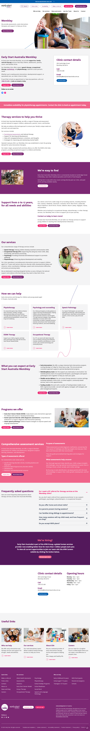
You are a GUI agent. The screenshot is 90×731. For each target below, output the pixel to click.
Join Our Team (67, 11)
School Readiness (40, 686)
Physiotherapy (39, 681)
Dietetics (19, 684)
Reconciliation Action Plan (62, 716)
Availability (45, 6)
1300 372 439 (68, 6)
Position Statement (66, 727)
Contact (83, 11)
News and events (56, 11)
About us (4, 686)
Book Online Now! (81, 6)
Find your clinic (28, 707)
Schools (74, 684)
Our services (46, 11)
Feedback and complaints (29, 727)
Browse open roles (45, 557)
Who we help (36, 11)
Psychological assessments (12, 134)
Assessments (20, 681)
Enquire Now (6, 85)
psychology (10, 69)
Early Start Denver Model (24, 686)
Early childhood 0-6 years (61, 678)
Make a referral (57, 6)
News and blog (5, 689)
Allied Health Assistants (24, 678)
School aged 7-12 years (61, 681)
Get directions (62, 80)
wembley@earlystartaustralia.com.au (68, 76)
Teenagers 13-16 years (60, 684)
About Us (76, 11)
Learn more (10, 327)
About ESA (50, 645)
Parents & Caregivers (78, 681)
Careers (71, 645)
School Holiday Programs (42, 684)
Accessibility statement (53, 727)
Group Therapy (21, 689)
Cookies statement (41, 727)
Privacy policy (76, 727)
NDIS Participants (77, 678)
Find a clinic (35, 6)
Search (25, 6)
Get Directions (43, 594)
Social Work (38, 689)
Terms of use (84, 727)
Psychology (38, 678)
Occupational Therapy (23, 692)
